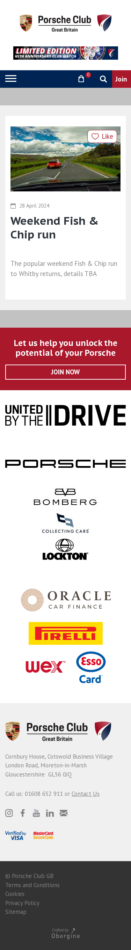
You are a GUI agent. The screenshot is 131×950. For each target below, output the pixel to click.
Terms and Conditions (32, 885)
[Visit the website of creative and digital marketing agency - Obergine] (65, 933)
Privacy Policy (22, 903)
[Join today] (121, 79)
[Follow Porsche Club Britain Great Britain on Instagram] (9, 813)
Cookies (14, 894)
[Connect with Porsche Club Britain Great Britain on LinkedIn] (50, 813)
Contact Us (86, 794)
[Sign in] (63, 78)
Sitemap (16, 912)
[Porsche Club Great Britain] (65, 22)
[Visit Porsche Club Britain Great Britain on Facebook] (23, 813)
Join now (65, 372)
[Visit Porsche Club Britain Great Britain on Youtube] (36, 813)
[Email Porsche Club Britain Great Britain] (63, 813)
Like (107, 136)
